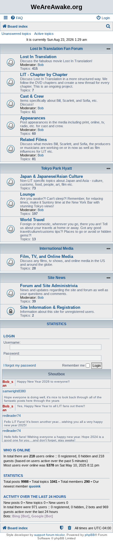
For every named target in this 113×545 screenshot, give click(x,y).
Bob (41, 65)
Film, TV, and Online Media (46, 256)
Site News (57, 277)
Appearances (32, 118)
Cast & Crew (32, 96)
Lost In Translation (38, 56)
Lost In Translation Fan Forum (56, 48)
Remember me (74, 365)
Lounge (27, 194)
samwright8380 (14, 391)
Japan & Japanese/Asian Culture (51, 176)
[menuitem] (16, 18)
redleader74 (12, 415)
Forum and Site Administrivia (49, 285)
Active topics (44, 33)
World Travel (32, 219)
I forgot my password (19, 365)
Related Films (33, 139)
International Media (56, 248)
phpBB (90, 535)
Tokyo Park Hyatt (56, 168)
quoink (34, 486)
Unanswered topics (16, 33)
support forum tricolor (49, 535)
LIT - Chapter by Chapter (43, 74)
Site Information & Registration (50, 307)
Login (9, 336)
